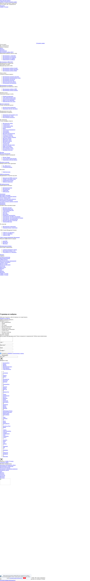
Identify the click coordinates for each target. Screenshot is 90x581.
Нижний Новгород (7, 366)
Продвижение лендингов (9, 79)
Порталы (5, 212)
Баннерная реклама (7, 187)
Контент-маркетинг (4, 103)
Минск (4, 405)
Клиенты (2, 49)
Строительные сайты (8, 126)
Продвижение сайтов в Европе (10, 90)
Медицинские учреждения (9, 226)
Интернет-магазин (7, 207)
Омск (4, 417)
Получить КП (4, 355)
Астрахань (5, 372)
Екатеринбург (6, 362)
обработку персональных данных (16, 353)
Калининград (6, 395)
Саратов (5, 432)
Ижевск (5, 388)
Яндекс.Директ (6, 157)
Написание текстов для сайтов (10, 108)
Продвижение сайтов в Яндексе (10, 69)
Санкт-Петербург (7, 369)
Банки (4, 128)
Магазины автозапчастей (9, 133)
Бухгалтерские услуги (8, 148)
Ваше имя (3, 345)
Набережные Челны (7, 410)
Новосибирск (6, 368)
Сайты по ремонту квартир (9, 137)
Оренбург (5, 418)
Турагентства (6, 143)
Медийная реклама (4, 184)
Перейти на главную (5, 318)
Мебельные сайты (7, 139)
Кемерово (5, 398)
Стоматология (6, 124)
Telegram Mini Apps (7, 221)
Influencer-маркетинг (8, 181)
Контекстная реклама (5, 153)
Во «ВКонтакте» (7, 165)
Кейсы (1, 48)
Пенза (4, 421)
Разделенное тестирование (6, 200)
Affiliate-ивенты (4, 259)
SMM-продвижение (4, 174)
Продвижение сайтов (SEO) (6, 52)
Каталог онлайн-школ (5, 264)
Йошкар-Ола (6, 391)
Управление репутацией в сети (10, 114)
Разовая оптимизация (8, 96)
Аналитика (2, 194)
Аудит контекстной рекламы (10, 158)
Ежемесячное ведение (8, 180)
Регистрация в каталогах (9, 117)
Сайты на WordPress (7, 233)
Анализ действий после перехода (8, 199)
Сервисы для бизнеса (5, 262)
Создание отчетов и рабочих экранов (9, 201)
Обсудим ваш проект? (5, 0)
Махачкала (5, 404)
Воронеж (5, 381)
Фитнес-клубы (6, 142)
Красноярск (5, 402)
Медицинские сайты (8, 123)
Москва (4, 365)
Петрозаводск (6, 423)
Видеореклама (6, 189)
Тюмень (5, 443)
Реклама (2, 152)
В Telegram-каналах (7, 167)
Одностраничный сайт (8, 210)
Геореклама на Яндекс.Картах (10, 159)
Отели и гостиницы (7, 134)
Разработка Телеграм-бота (9, 215)
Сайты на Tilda (6, 235)
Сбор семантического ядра (9, 97)
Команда (2, 268)
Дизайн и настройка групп (9, 179)
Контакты (2, 272)
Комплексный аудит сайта (9, 101)
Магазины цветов (7, 138)
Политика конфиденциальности (7, 580)
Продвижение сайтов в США (10, 89)
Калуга (4, 397)
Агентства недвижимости (9, 129)
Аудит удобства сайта (5, 197)
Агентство (2, 266)
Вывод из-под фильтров (8, 100)
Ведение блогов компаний (9, 107)
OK (24, 578)
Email (1, 347)
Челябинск (5, 453)
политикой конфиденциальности (15, 578)
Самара (4, 429)
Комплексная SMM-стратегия (10, 178)
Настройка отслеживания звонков (8, 196)
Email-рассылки (6, 171)
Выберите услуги (4, 321)
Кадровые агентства (8, 150)
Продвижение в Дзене (8, 116)
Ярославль (5, 456)
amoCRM (5, 241)
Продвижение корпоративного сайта (12, 78)
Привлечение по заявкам (9, 59)
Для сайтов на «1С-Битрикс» (10, 252)
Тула (4, 442)
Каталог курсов (3, 263)
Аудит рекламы (5, 333)
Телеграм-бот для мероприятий (10, 219)
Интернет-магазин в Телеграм (10, 220)
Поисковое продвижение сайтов (8, 465)
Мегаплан (5, 243)
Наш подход (3, 267)
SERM (3, 323)
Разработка (2, 202)
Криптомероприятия (5, 258)
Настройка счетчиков (5, 195)
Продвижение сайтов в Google (10, 68)
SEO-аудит (4, 325)
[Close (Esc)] (1, 358)
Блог (1, 269)
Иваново (5, 386)
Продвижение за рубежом (6, 85)
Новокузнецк (6, 413)
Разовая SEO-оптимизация (8, 329)
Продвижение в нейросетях (6, 466)
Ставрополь (6, 436)
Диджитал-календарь (5, 257)
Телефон (2, 350)
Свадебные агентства (8, 136)
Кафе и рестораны (7, 146)
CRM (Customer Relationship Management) (10, 237)
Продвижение (3, 50)
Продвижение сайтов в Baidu (10, 70)
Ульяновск (5, 446)
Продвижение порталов (8, 80)
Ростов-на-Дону (6, 426)
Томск (4, 441)
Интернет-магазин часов (9, 144)
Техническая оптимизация (9, 99)
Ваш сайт (2, 356)
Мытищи (5, 408)
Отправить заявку (12, 1)
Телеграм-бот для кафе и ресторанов (11, 216)
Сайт (1, 342)
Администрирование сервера (10, 249)
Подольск (2, 5)
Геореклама (5, 190)
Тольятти (5, 440)
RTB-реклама (6, 191)
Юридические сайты (8, 147)
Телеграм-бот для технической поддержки (13, 217)
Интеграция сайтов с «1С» (9, 251)
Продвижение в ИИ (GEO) (6, 62)
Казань (4, 364)
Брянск (4, 376)
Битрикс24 (5, 242)
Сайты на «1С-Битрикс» (8, 232)
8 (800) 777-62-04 (4, 1)
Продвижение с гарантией (9, 55)
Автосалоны (6, 131)
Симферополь (6, 433)
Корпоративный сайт (8, 209)
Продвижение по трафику (9, 58)
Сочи (4, 435)
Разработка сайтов (4, 470)
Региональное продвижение (9, 83)
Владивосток (6, 379)
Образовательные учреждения (10, 227)
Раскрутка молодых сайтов (9, 81)
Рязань (4, 427)
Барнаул (5, 375)
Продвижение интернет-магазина (11, 76)
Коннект (2, 254)
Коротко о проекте (4, 334)
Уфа (4, 447)
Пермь (4, 422)
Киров (4, 399)
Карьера (2, 271)
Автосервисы (6, 132)
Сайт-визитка (6, 211)
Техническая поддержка (6, 246)
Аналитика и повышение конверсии (9, 468)
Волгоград (5, 380)
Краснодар (5, 400)
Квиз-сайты (5, 214)
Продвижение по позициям (9, 57)
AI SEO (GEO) (5, 330)
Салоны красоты (7, 127)
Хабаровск (5, 450)
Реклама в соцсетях (4, 162)
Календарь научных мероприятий (8, 261)
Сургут (4, 437)
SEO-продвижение (6, 322)
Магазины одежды (7, 141)
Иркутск (5, 389)
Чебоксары (5, 452)
